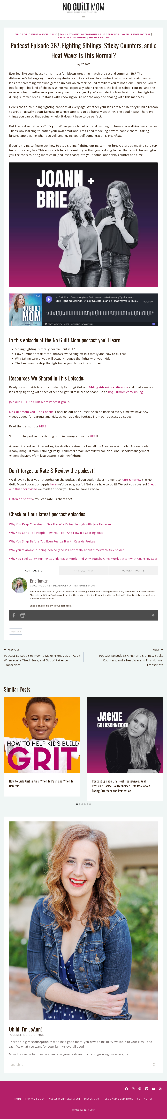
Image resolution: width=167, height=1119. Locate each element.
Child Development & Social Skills (36, 34)
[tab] (77, 804)
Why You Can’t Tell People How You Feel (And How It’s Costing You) (56, 533)
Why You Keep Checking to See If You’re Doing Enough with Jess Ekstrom (60, 524)
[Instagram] (133, 1089)
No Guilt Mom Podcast (135, 34)
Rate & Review (131, 480)
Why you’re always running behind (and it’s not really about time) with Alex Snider (66, 550)
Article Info (83, 570)
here (53, 484)
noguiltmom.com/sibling (125, 392)
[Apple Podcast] (147, 1089)
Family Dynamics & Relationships (80, 34)
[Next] (157, 749)
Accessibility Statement (64, 1098)
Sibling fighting (99, 37)
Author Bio (34, 570)
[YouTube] (153, 1089)
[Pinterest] (160, 1089)
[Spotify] (140, 1089)
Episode (16, 631)
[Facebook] (126, 1089)
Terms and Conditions (118, 1098)
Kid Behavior (111, 34)
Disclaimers (92, 1098)
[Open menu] (84, 17)
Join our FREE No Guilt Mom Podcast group (39, 402)
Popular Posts (133, 570)
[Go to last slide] (10, 749)
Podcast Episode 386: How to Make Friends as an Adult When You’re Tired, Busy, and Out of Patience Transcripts (42, 657)
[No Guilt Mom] (83, 7)
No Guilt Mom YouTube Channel (31, 412)
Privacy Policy (35, 1098)
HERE (42, 426)
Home (18, 1098)
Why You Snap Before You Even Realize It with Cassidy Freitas (52, 541)
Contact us (145, 1098)
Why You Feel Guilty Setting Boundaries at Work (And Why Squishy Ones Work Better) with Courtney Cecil (83, 559)
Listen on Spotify (21, 499)
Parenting (64, 37)
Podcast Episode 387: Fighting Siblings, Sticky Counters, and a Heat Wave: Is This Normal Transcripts (131, 657)
